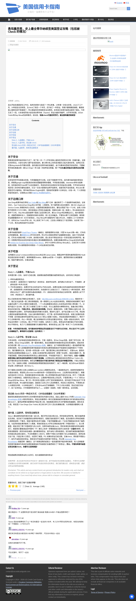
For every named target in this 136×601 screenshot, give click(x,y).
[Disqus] (46, 531)
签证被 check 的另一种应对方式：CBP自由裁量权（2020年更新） (37, 145)
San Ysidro (32, 202)
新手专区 (66, 19)
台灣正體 (112, 192)
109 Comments (46, 41)
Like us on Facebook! (100, 176)
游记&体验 (55, 19)
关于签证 (12, 138)
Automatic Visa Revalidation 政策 (32, 345)
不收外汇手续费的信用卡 (41, 193)
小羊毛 (75, 19)
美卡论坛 (101, 19)
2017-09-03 (23, 41)
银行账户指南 (30, 19)
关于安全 (12, 125)
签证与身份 (14, 45)
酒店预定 (111, 19)
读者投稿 (12, 41)
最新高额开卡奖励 (88, 19)
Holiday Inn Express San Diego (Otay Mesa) (26, 243)
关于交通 (12, 127)
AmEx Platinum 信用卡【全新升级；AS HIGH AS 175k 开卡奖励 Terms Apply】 (118, 103)
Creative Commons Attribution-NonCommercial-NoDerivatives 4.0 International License (24, 584)
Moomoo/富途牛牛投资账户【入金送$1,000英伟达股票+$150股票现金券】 (117, 58)
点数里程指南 (43, 19)
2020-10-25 (35, 41)
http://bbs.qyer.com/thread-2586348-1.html (58, 299)
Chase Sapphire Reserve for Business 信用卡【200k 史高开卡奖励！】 (118, 92)
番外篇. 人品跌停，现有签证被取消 (25, 148)
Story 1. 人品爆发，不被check (23, 140)
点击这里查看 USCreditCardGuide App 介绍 (106, 130)
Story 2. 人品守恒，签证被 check (24, 143)
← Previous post (14, 490)
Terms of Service (97, 592)
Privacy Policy (110, 592)
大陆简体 (100, 192)
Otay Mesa (42, 202)
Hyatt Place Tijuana (29, 232)
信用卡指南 (18, 19)
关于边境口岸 (14, 130)
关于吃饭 (12, 135)
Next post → (81, 490)
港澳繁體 (106, 192)
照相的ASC (26, 235)
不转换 (95, 192)
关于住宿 (12, 132)
